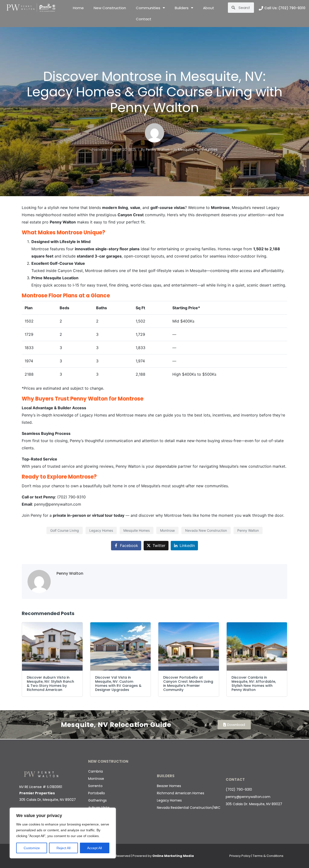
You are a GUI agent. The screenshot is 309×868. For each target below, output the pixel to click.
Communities (148, 7)
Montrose (167, 530)
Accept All (94, 848)
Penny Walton (157, 149)
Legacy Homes (101, 530)
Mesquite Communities (198, 149)
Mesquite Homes (136, 530)
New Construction (110, 7)
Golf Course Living (64, 530)
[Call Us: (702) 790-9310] (261, 8)
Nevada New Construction (206, 530)
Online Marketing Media (173, 856)
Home (78, 7)
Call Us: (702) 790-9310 (284, 8)
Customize (32, 848)
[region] (63, 833)
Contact (143, 19)
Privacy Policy (240, 856)
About (208, 7)
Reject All (63, 848)
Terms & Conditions (268, 856)
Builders (182, 7)
